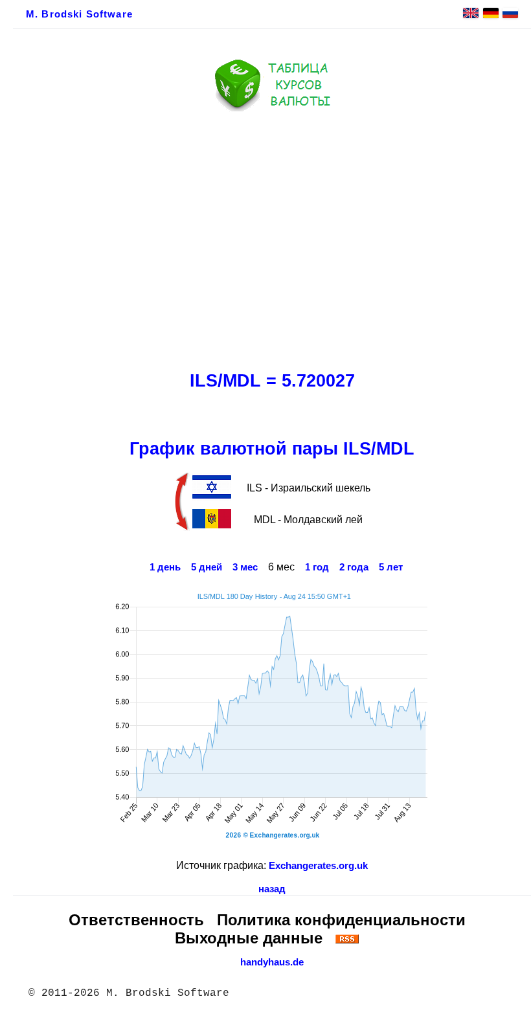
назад (272, 889)
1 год (317, 567)
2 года (353, 567)
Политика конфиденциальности (341, 920)
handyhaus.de (272, 962)
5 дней (206, 567)
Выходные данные (248, 938)
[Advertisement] (272, 237)
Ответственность (136, 920)
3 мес (245, 567)
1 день (165, 567)
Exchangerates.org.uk (318, 866)
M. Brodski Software (79, 14)
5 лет (391, 567)
